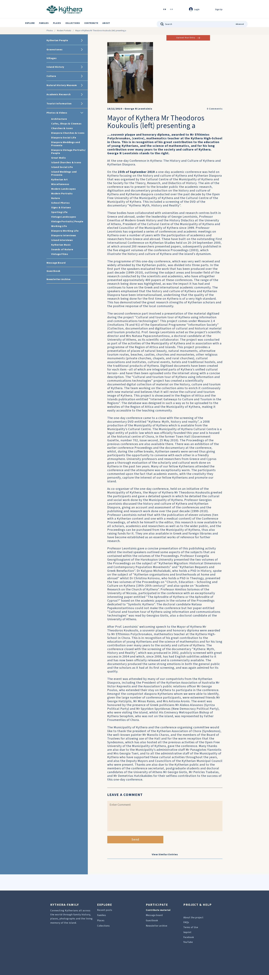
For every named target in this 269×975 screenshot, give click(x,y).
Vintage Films (59, 254)
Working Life (59, 226)
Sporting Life (59, 212)
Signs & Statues (61, 207)
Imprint (187, 932)
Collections (72, 23)
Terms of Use (190, 927)
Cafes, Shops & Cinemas (66, 123)
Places (57, 23)
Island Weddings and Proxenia (64, 173)
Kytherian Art (59, 179)
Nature (55, 198)
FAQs (186, 922)
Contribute (91, 23)
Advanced (240, 24)
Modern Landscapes (63, 189)
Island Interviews (62, 240)
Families (44, 23)
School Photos (60, 203)
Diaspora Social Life (63, 137)
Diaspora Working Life (65, 231)
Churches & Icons (62, 128)
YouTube (188, 942)
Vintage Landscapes (63, 217)
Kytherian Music (61, 245)
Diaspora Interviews (63, 235)
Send (135, 839)
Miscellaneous (60, 184)
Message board (154, 915)
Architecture (59, 119)
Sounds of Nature (62, 249)
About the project (193, 917)
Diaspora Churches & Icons (68, 133)
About (106, 23)
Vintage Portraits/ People (67, 221)
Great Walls (58, 158)
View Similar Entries (165, 854)
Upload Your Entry (185, 37)
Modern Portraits (64, 30)
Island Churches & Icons (66, 162)
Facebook (188, 937)
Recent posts (104, 910)
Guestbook (152, 920)
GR (171, 10)
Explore (30, 23)
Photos (50, 30)
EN (164, 10)
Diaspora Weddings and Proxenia (65, 144)
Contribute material (158, 910)
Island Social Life (62, 167)
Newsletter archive (156, 925)
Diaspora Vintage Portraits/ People (68, 151)
